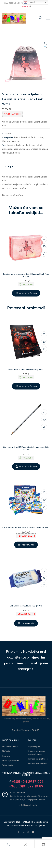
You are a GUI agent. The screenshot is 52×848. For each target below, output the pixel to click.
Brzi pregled (44, 246)
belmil (39, 145)
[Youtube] (33, 832)
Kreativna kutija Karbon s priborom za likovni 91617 (26, 527)
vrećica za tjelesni (11, 152)
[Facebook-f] (19, 832)
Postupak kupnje (10, 746)
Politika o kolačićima (37, 763)
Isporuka (6, 756)
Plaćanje (6, 751)
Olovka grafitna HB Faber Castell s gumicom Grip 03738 (26, 448)
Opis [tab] (10, 166)
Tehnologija (7, 765)
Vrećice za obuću (10, 141)
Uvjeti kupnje (34, 746)
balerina (11, 145)
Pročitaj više (28, 545)
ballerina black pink (25, 145)
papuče (17, 149)
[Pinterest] (28, 832)
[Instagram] (24, 832)
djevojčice (7, 149)
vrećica (26, 149)
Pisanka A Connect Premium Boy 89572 (26, 369)
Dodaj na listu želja (44, 239)
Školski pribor (37, 137)
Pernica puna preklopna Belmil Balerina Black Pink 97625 (26, 275)
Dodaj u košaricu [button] (28, 293)
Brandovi (25, 137)
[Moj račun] (25, 844)
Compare (44, 254)
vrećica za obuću (39, 149)
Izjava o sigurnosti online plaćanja (36, 752)
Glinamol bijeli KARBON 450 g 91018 (26, 605)
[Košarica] (43, 844)
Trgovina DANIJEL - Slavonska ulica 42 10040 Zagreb (26, 774)
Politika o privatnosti (38, 758)
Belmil (17, 137)
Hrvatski (31, 2)
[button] (45, 45)
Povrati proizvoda (10, 760)
